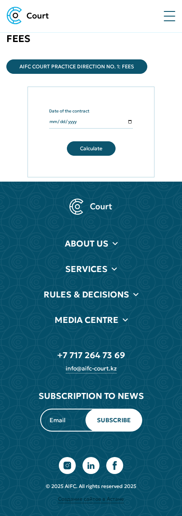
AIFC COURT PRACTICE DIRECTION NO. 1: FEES (76, 66)
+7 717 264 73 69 (91, 355)
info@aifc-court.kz (91, 368)
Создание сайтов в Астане (91, 499)
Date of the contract (69, 111)
